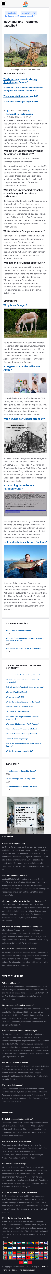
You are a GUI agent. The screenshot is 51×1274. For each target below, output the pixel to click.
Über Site (45, 1267)
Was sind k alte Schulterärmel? (15, 1063)
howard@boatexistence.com (19, 114)
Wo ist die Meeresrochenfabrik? (19, 751)
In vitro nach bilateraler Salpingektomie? (23, 675)
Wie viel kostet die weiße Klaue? (19, 707)
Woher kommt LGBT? (15, 697)
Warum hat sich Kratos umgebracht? (21, 734)
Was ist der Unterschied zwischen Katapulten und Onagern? (20, 80)
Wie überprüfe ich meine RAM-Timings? (22, 724)
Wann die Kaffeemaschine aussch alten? (19, 949)
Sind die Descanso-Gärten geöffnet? (17, 1119)
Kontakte (6, 1270)
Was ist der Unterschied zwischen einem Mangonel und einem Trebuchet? (23, 89)
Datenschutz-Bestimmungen (23, 1270)
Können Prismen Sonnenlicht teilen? (21, 729)
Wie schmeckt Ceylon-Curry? (14, 843)
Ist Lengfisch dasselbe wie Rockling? (25, 542)
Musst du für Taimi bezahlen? (18, 630)
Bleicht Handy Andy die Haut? (14, 875)
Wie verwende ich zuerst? (13, 1085)
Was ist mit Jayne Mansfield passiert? (18, 1005)
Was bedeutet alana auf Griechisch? (17, 1141)
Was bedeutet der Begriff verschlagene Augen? (22, 927)
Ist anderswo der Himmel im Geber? (21, 771)
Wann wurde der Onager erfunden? (24, 419)
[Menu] (3, 3)
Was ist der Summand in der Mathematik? (23, 648)
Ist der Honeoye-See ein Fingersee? (21, 779)
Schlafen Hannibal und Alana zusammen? (19, 1192)
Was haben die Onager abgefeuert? (20, 101)
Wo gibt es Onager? (15, 305)
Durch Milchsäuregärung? (17, 739)
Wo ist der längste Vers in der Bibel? (17, 1218)
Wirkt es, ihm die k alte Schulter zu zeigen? (20, 1031)
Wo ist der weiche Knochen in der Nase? (23, 702)
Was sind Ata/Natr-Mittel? (16, 692)
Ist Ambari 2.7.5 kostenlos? (17, 712)
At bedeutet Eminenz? (11, 983)
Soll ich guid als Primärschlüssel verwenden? (25, 687)
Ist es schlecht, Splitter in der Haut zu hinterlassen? (24, 901)
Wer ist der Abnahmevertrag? (14, 1164)
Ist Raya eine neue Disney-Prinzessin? (22, 786)
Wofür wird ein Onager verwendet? (20, 96)
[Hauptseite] (25, 3)
